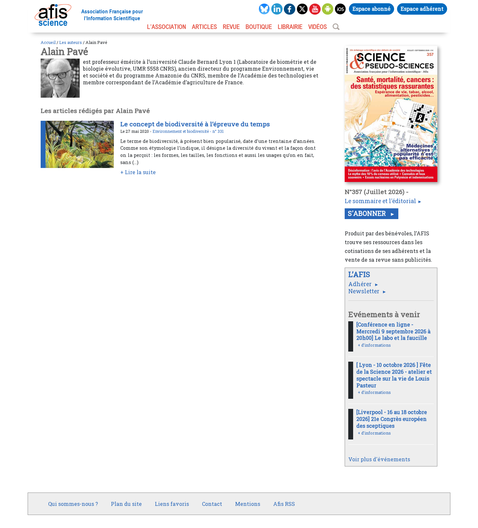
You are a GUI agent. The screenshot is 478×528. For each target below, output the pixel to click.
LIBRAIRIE (290, 26)
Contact (212, 503)
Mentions (247, 503)
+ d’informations (374, 345)
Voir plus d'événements (379, 459)
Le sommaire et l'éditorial (380, 201)
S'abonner (368, 213)
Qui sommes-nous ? (73, 503)
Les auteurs (70, 42)
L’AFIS (360, 274)
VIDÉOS (317, 26)
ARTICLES (204, 26)
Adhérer (360, 284)
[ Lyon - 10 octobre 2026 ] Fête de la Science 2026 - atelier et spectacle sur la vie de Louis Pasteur (394, 374)
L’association (166, 26)
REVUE (231, 26)
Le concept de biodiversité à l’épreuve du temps (195, 124)
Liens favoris (172, 503)
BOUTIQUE (259, 26)
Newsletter (364, 291)
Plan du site (126, 503)
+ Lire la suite (138, 172)
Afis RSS (284, 503)
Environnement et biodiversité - (182, 131)
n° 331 (218, 131)
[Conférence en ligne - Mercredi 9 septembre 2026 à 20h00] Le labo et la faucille (393, 331)
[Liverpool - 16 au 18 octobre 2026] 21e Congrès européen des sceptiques (391, 419)
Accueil (48, 42)
